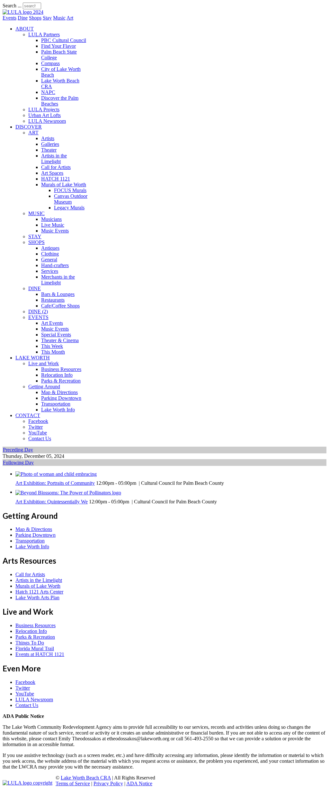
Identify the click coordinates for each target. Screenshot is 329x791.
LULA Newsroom (47, 121)
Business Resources (61, 369)
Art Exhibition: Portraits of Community (55, 483)
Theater (49, 150)
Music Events (55, 230)
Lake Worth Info (58, 409)
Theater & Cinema (60, 340)
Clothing (50, 254)
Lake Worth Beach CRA (86, 777)
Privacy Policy (108, 783)
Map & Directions (59, 392)
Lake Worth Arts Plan (37, 597)
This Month (53, 352)
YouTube (37, 432)
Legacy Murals (69, 207)
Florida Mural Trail (34, 648)
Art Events (52, 323)
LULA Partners (44, 34)
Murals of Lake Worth (63, 184)
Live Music (52, 225)
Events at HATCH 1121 (39, 654)
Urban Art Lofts (44, 115)
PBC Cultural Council (63, 40)
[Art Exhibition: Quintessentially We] (68, 492)
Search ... (12, 5)
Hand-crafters (55, 265)
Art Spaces (52, 173)
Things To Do (29, 642)
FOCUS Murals (70, 190)
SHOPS (36, 242)
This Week (52, 346)
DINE (34, 288)
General (49, 259)
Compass (50, 63)
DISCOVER (28, 127)
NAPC (48, 92)
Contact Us (39, 438)
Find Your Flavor (58, 46)
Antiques (50, 248)
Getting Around (44, 386)
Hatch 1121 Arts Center (39, 591)
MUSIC (36, 213)
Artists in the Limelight (54, 158)
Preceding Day (18, 449)
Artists (47, 138)
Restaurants (53, 300)
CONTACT (27, 415)
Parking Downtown (61, 398)
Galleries (50, 144)
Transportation (55, 404)
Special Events (56, 334)
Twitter (35, 427)
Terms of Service (73, 783)
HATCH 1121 (55, 178)
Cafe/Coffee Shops (60, 305)
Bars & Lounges (58, 294)
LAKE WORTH (32, 357)
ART (33, 132)
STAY (34, 236)
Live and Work (43, 363)
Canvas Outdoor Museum (70, 199)
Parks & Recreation (61, 380)
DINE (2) (38, 311)
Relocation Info (57, 375)
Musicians (51, 219)
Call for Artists (56, 167)
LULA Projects (43, 109)
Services (49, 271)
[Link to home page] (23, 12)
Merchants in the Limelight (58, 279)
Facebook (38, 421)
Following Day (18, 462)
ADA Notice (139, 783)
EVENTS (38, 317)
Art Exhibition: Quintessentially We (51, 501)
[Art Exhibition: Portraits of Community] (56, 473)
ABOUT (24, 28)
